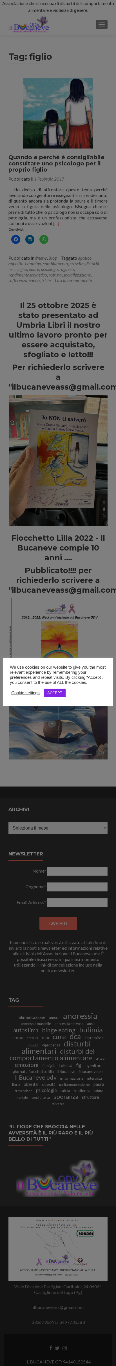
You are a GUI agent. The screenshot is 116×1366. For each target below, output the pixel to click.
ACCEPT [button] (54, 693)
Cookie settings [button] (25, 693)
